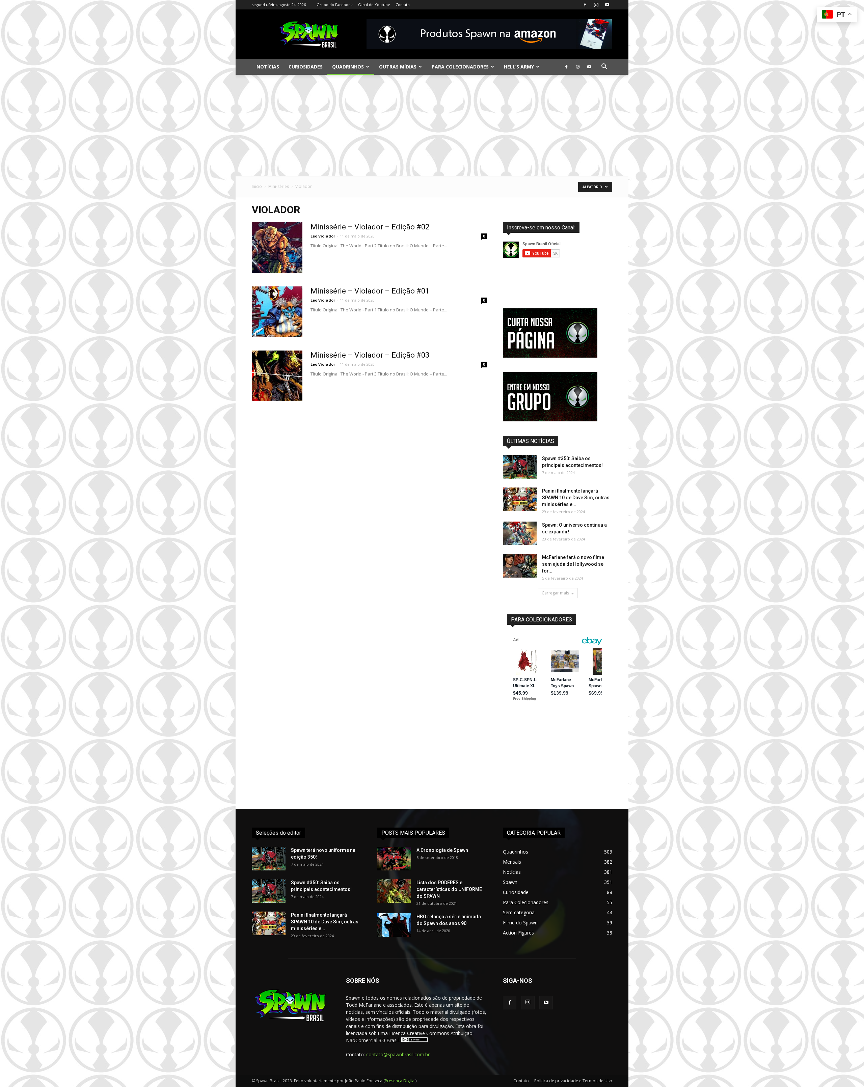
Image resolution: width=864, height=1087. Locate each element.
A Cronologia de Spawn (442, 850)
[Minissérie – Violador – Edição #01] (277, 311)
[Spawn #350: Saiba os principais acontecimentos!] (520, 467)
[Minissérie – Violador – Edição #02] (277, 247)
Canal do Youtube (374, 4)
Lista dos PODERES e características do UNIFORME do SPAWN (449, 889)
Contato (403, 4)
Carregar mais (555, 593)
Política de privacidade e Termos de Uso (573, 1081)
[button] (604, 67)
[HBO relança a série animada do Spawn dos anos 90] (394, 925)
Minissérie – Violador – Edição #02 (369, 227)
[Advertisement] (432, 125)
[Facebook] (585, 4)
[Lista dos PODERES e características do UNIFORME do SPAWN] (394, 891)
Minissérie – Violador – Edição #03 (369, 355)
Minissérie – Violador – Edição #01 (369, 291)
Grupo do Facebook (335, 4)
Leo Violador (322, 236)
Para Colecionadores (460, 66)
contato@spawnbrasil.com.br (398, 1054)
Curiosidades (306, 66)
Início (257, 186)
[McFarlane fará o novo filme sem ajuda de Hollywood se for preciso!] (520, 566)
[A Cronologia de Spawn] (394, 858)
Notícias (267, 66)
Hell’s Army (519, 66)
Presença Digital (400, 1081)
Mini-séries (278, 186)
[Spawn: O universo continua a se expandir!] (520, 533)
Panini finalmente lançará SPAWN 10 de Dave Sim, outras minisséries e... (576, 497)
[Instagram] (596, 4)
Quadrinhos (348, 66)
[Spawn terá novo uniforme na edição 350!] (269, 858)
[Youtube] (607, 4)
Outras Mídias (397, 66)
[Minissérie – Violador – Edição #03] (277, 376)
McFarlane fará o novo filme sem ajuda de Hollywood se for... (573, 564)
